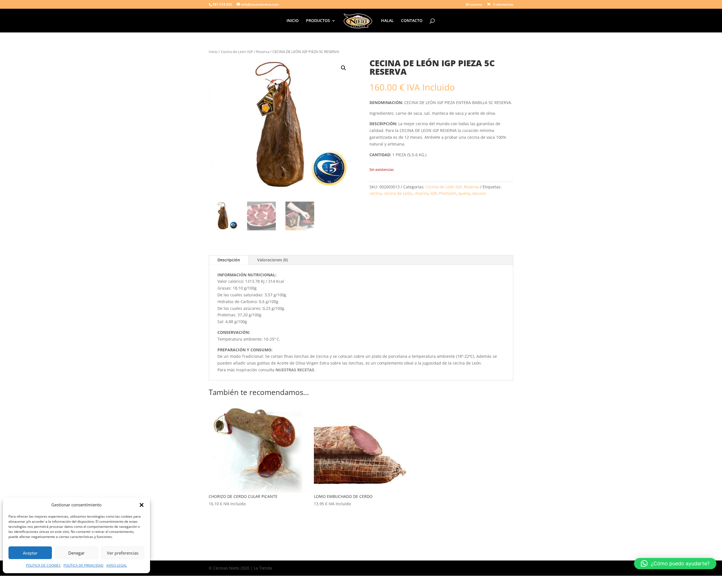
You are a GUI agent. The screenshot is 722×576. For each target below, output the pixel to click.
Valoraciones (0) (272, 259)
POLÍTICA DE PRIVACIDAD (83, 565)
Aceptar (30, 553)
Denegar (76, 553)
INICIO (293, 21)
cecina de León (398, 193)
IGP (433, 193)
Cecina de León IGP (237, 51)
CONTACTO (411, 21)
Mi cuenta (474, 5)
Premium (447, 193)
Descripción (228, 259)
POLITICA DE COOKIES (43, 565)
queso (464, 193)
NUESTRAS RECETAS (295, 369)
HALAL (387, 21)
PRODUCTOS (318, 21)
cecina (375, 193)
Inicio (213, 51)
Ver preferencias (122, 553)
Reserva (262, 51)
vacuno (479, 193)
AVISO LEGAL (116, 565)
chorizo (421, 193)
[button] (141, 505)
